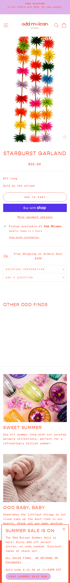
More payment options (35, 217)
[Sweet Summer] (35, 398)
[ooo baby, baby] (35, 478)
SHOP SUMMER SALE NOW (28, 576)
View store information (24, 237)
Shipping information (25, 269)
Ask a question (19, 277)
